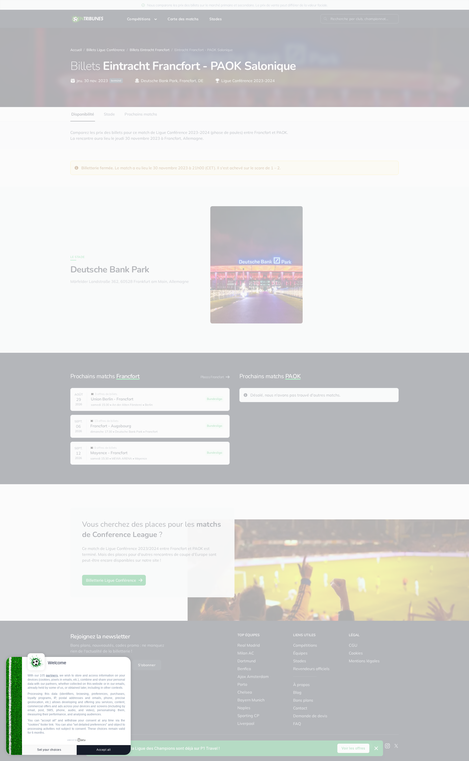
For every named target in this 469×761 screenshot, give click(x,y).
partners (52, 675)
